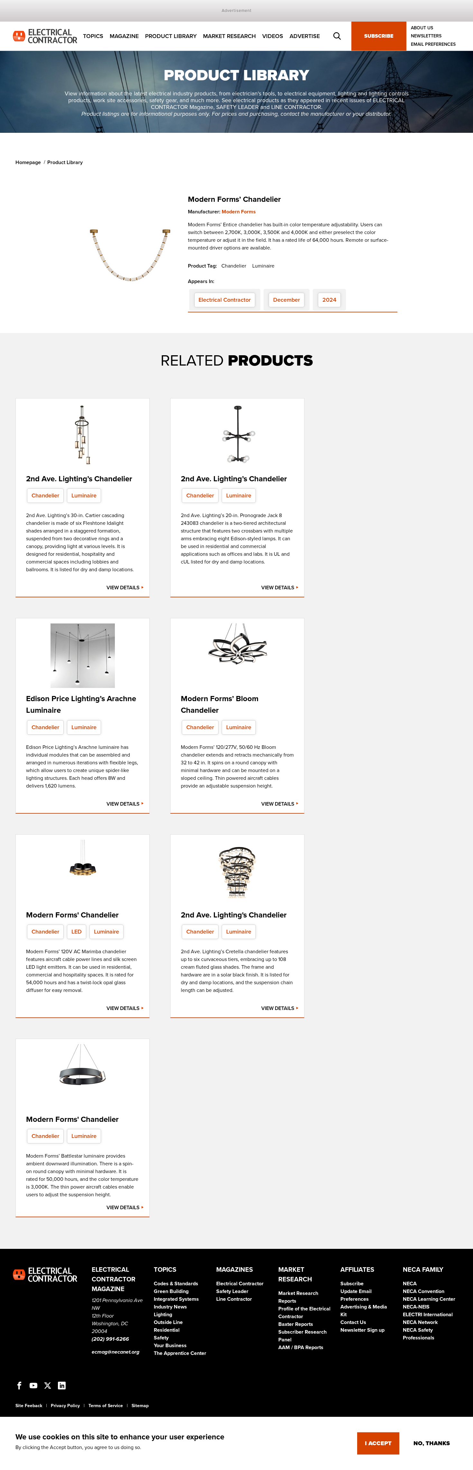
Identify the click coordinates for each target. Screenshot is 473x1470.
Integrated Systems (176, 1299)
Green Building (171, 1291)
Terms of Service (105, 1405)
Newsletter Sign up (362, 1330)
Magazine (124, 36)
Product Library (171, 36)
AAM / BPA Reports (300, 1347)
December (286, 299)
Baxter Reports (295, 1324)
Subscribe (379, 36)
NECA (410, 1283)
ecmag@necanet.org (115, 1352)
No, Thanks (431, 1443)
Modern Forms (239, 212)
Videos (272, 36)
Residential (167, 1330)
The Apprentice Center (180, 1353)
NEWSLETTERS (426, 36)
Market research (229, 36)
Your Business (170, 1345)
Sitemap (140, 1405)
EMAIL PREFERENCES (433, 44)
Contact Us (353, 1322)
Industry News (170, 1307)
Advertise (305, 36)
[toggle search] (337, 36)
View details (124, 587)
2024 (329, 299)
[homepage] (45, 36)
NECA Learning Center (429, 1299)
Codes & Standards (176, 1283)
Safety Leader (232, 1291)
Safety (161, 1338)
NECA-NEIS (416, 1307)
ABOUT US (422, 28)
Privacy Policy (65, 1405)
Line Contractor (234, 1299)
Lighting (163, 1314)
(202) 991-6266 (110, 1339)
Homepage (28, 162)
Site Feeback (28, 1405)
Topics (93, 36)
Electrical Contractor (225, 299)
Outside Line (168, 1322)
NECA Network (420, 1322)
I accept (378, 1443)
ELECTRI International (428, 1314)
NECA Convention (423, 1291)
